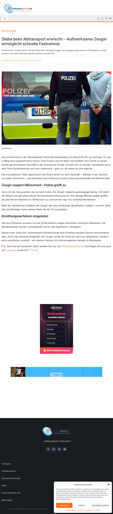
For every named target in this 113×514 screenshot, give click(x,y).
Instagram (11, 250)
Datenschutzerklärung (85, 510)
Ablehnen (81, 505)
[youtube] (110, 18)
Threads (32, 250)
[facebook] (98, 18)
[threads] (59, 449)
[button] (108, 484)
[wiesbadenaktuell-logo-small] (18, 5)
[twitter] (102, 18)
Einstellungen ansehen (100, 505)
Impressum (96, 510)
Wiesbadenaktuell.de (73, 246)
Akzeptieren (64, 505)
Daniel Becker (10, 60)
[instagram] (106, 18)
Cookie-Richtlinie (70, 510)
